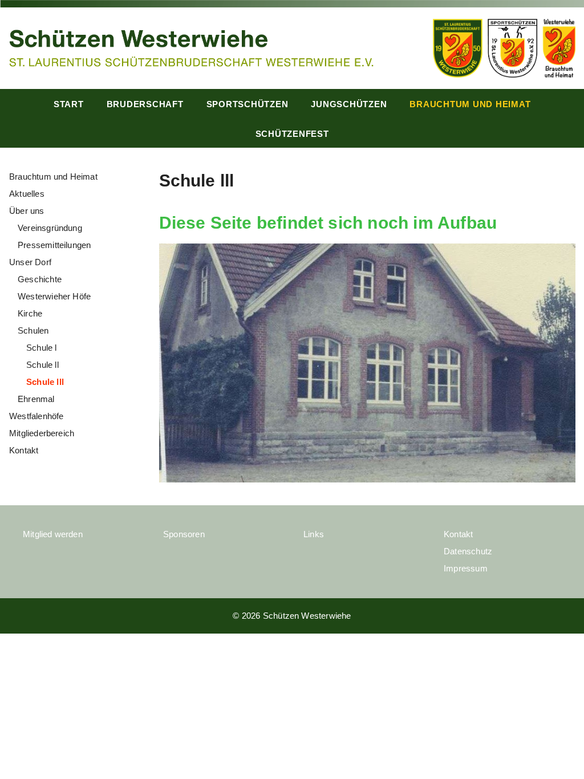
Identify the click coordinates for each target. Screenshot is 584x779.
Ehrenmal (36, 399)
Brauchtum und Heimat (469, 104)
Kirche (30, 313)
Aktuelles (26, 193)
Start (69, 104)
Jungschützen (349, 104)
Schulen (33, 330)
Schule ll (42, 365)
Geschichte (40, 279)
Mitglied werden (53, 534)
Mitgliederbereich (41, 433)
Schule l (41, 347)
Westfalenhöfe (36, 416)
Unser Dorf (30, 262)
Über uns (26, 211)
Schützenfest (292, 134)
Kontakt (23, 450)
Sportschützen (247, 104)
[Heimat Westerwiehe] (191, 47)
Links (313, 534)
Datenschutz (468, 551)
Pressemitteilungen (54, 245)
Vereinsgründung (50, 228)
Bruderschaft (145, 104)
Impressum (466, 568)
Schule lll (45, 382)
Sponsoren (184, 534)
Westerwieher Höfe (54, 296)
